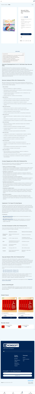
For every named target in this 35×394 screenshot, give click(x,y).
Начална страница (4, 4)
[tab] (17, 51)
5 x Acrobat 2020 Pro (5, 313)
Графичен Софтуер (10, 314)
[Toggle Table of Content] (23, 54)
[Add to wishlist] (21, 37)
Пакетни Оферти (4, 314)
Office (9, 4)
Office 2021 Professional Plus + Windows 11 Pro (10, 270)
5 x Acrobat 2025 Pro (21, 313)
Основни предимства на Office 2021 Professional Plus (11, 57)
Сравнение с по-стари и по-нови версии (9, 58)
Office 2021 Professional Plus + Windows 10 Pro (11, 271)
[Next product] (33, 4)
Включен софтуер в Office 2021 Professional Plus (10, 56)
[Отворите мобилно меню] (1, 1)
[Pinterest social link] (27, 40)
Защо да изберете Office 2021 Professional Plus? (10, 60)
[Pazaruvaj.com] (30, 381)
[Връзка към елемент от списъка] (17, 358)
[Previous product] (31, 4)
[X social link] (25, 40)
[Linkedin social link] (28, 40)
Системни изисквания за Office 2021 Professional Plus (11, 59)
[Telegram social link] (30, 40)
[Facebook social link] (23, 40)
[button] (9, 318)
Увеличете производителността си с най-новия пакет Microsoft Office (13, 55)
